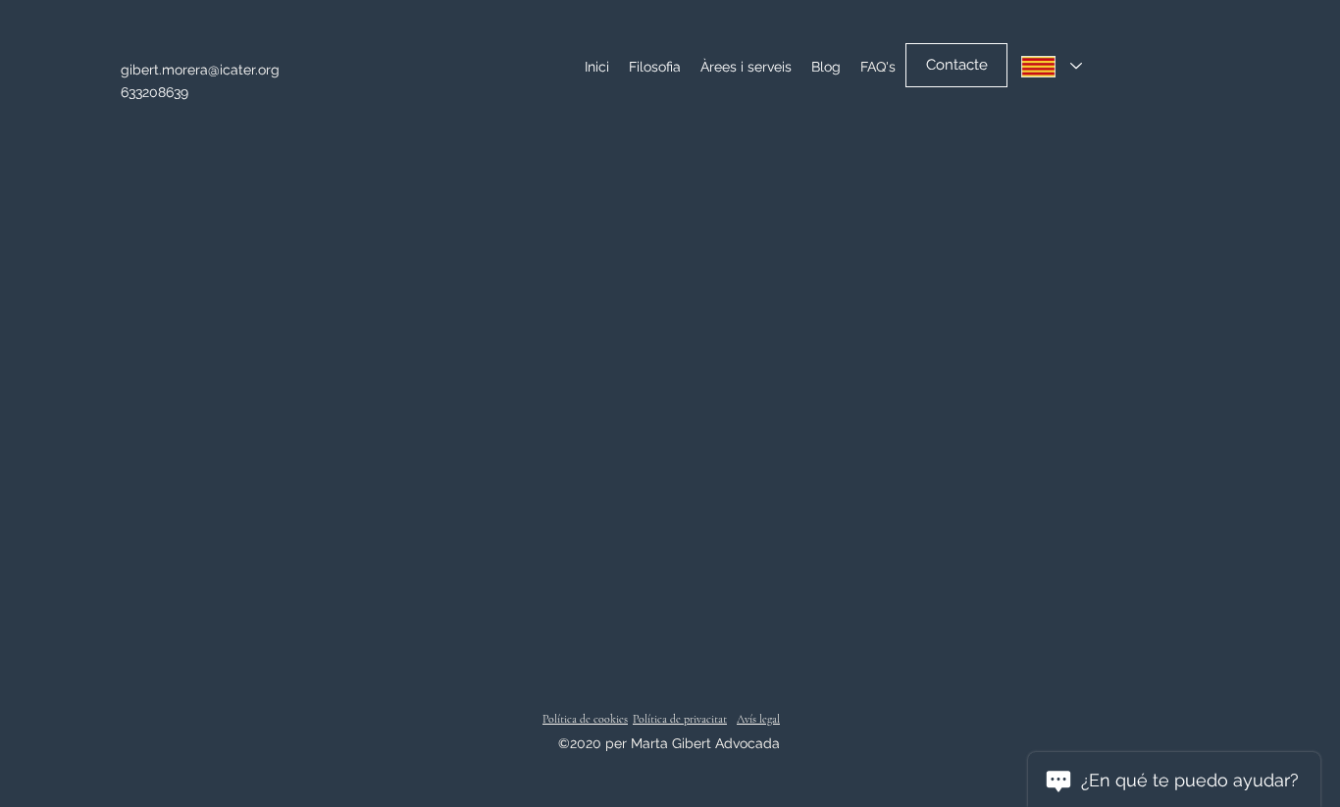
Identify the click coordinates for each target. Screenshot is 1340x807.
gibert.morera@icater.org (200, 69)
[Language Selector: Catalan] (1051, 66)
